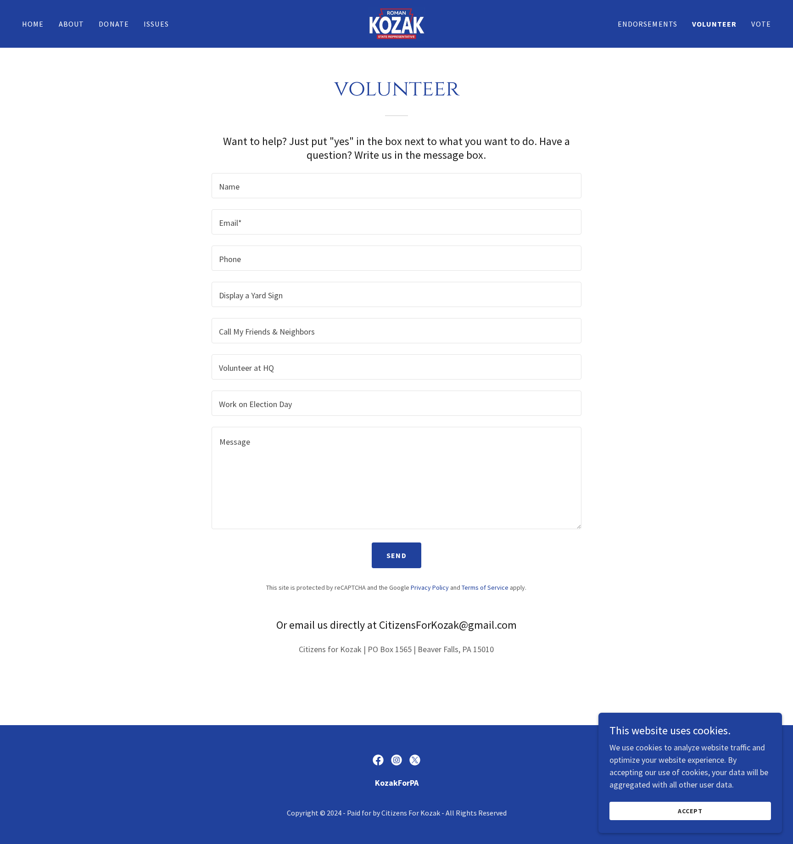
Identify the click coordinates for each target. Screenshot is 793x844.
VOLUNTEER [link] (714, 23)
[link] (396, 22)
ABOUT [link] (71, 23)
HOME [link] (33, 23)
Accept (690, 811)
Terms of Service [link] (485, 587)
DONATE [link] (114, 23)
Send (396, 555)
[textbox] (396, 185)
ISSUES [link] (156, 23)
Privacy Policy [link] (430, 587)
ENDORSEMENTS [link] (648, 23)
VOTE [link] (761, 23)
